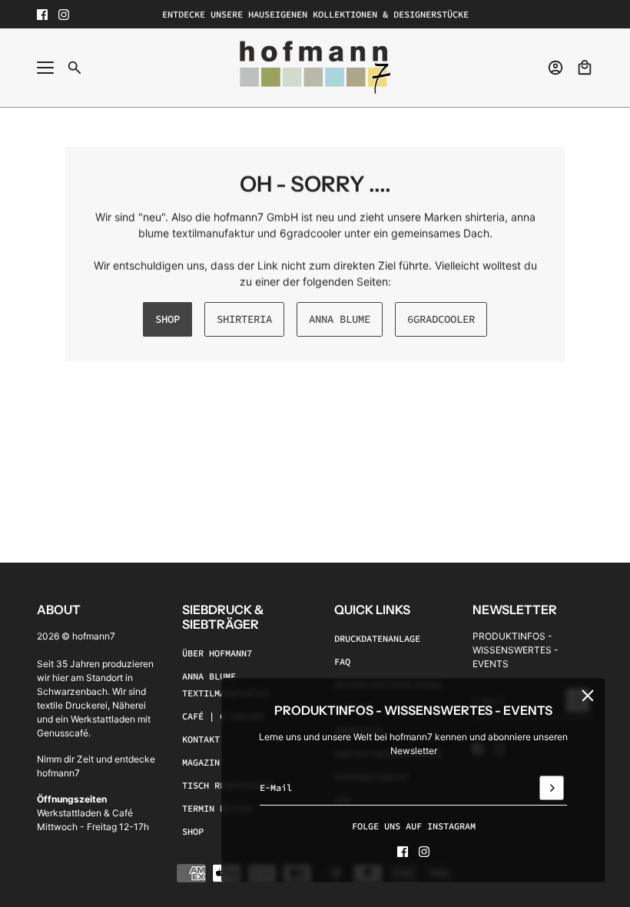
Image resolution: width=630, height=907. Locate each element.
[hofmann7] (315, 68)
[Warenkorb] (584, 67)
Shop (193, 831)
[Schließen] (587, 695)
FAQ (342, 661)
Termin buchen (217, 808)
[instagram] (63, 14)
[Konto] (555, 67)
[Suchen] (74, 67)
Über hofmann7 (217, 653)
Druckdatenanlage (377, 638)
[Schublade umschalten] (45, 67)
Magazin (201, 762)
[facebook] (42, 14)
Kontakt (201, 739)
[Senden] (551, 788)
